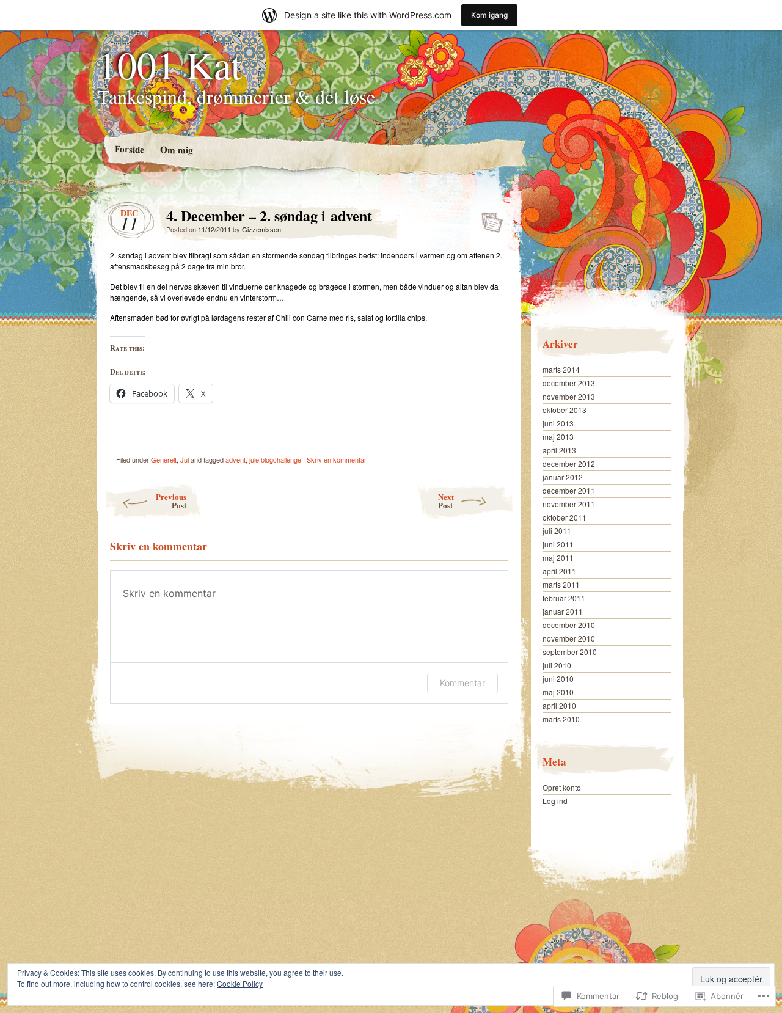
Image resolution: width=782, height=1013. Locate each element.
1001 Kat (170, 64)
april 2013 (559, 450)
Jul (184, 459)
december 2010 (569, 625)
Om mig (175, 149)
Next (446, 501)
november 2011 (569, 504)
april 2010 (559, 705)
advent (235, 459)
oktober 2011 (564, 517)
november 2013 (569, 396)
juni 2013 (558, 423)
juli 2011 (557, 530)
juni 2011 (558, 544)
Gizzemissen (261, 229)
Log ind (555, 800)
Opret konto (562, 787)
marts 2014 (561, 369)
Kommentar (462, 683)
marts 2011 (561, 584)
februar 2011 (564, 598)
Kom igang (489, 15)
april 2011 (559, 571)
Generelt (164, 459)
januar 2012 (563, 477)
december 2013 (569, 383)
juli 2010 (557, 665)
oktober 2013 (564, 409)
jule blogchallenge (275, 459)
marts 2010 (561, 719)
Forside (129, 149)
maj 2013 (558, 436)
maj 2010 (558, 692)
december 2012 (569, 463)
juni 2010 (558, 678)
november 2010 (569, 638)
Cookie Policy (240, 983)
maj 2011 (558, 557)
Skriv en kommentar (337, 459)
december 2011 (569, 490)
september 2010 (570, 651)
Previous (171, 501)
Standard (488, 219)
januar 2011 (563, 611)
